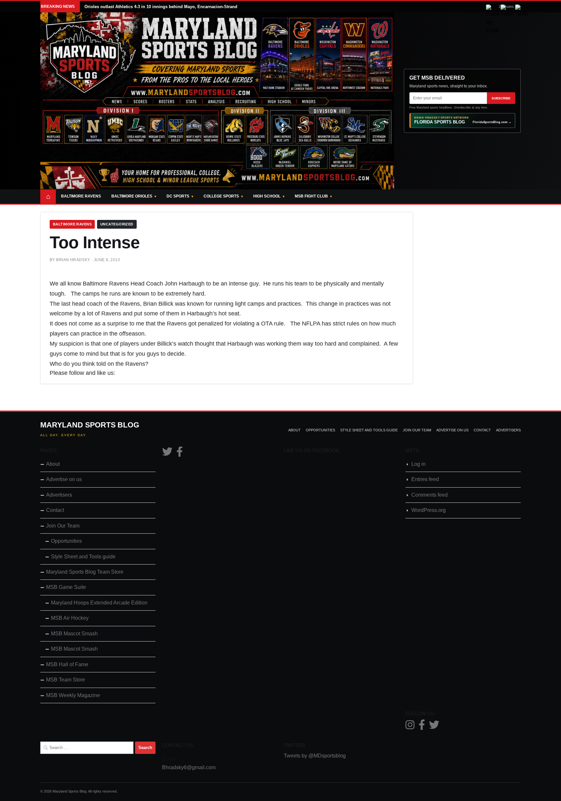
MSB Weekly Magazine (73, 695)
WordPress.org (428, 510)
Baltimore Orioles (131, 196)
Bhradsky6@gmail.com (189, 767)
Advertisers (508, 430)
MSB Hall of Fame (67, 664)
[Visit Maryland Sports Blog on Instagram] (410, 727)
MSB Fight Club (311, 196)
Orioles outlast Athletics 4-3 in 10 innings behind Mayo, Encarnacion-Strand (160, 6)
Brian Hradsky (73, 260)
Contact (482, 430)
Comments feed (429, 495)
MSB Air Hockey (70, 618)
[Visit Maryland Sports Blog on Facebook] (179, 453)
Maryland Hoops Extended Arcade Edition (99, 602)
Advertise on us (452, 430)
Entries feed (425, 479)
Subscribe (501, 98)
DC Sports (178, 196)
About (294, 430)
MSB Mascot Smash (74, 633)
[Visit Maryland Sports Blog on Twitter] (167, 453)
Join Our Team (417, 430)
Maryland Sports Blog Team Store (84, 572)
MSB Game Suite (66, 587)
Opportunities (320, 430)
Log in (418, 464)
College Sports (221, 196)
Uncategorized (116, 224)
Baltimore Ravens (81, 196)
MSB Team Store (65, 679)
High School (266, 196)
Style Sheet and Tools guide (369, 430)
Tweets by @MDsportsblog (315, 755)
